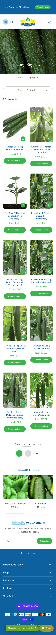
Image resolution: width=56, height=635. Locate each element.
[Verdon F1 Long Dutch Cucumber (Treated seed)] (15, 257)
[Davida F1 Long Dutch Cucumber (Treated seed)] (15, 323)
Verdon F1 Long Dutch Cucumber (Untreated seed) (14, 415)
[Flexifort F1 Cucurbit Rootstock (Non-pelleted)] (15, 191)
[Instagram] (28, 553)
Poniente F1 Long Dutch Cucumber (41, 413)
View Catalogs (42, 7)
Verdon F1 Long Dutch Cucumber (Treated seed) (14, 282)
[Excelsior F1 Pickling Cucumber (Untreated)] (41, 191)
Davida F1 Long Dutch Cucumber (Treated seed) (15, 348)
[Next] (37, 453)
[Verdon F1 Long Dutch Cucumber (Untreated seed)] (15, 390)
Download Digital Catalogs (21, 7)
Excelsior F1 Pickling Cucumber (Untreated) (41, 216)
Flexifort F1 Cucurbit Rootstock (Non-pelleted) (14, 216)
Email (9, 541)
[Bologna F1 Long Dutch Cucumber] (15, 124)
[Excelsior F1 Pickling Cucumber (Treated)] (41, 257)
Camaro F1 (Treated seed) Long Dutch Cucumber (41, 149)
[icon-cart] (49, 22)
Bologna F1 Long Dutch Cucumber (14, 148)
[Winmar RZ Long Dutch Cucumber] (41, 323)
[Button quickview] (23, 138)
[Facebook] (21, 553)
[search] (11, 22)
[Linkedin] (34, 553)
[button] (30, 628)
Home (20, 77)
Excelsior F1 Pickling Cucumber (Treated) (41, 281)
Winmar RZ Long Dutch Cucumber (41, 347)
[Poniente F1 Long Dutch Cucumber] (41, 390)
